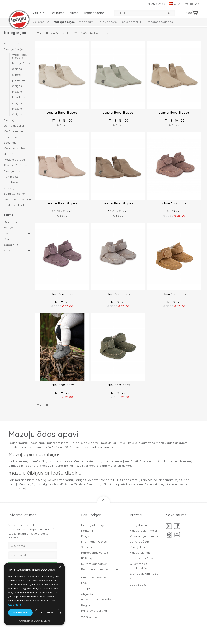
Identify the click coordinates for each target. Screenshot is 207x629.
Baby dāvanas (140, 525)
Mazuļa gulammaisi (143, 530)
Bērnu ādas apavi (174, 203)
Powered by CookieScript (34, 620)
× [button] (60, 567)
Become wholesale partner (100, 569)
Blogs (85, 536)
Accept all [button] (20, 612)
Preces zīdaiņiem (16, 165)
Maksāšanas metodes (96, 599)
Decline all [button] (47, 612)
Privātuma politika (94, 610)
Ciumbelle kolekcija (11, 185)
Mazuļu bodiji (139, 547)
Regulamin (88, 605)
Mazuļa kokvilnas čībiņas (18, 97)
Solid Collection (15, 193)
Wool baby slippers (20, 56)
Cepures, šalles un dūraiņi (16, 151)
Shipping (87, 588)
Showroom (88, 547)
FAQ (84, 583)
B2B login (87, 558)
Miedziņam (86, 21)
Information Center (94, 542)
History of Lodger (93, 525)
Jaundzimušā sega (143, 558)
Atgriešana (89, 594)
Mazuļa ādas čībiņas (21, 66)
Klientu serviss (156, 3)
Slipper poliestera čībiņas (19, 80)
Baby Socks (138, 584)
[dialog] (34, 594)
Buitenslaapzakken (94, 564)
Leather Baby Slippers (62, 112)
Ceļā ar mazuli (132, 21)
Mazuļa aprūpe (14, 159)
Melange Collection (17, 199)
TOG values (89, 617)
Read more (14, 604)
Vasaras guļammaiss (144, 536)
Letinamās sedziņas (159, 21)
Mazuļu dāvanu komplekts (14, 173)
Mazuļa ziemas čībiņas (17, 111)
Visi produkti (41, 21)
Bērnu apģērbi (108, 21)
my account (192, 3)
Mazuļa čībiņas (64, 21)
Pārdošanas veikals (95, 552)
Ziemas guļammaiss (144, 573)
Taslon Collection (16, 205)
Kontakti (87, 530)
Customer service (93, 577)
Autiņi (133, 579)
